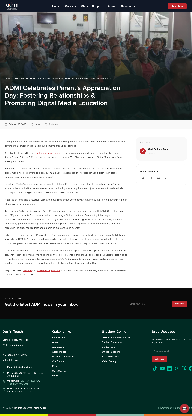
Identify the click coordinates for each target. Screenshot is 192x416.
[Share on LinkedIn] (151, 178)
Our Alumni (58, 361)
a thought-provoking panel (50, 153)
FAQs (55, 375)
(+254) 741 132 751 (29, 380)
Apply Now (177, 6)
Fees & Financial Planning (116, 337)
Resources (128, 6)
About (112, 6)
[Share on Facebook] (143, 178)
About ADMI (58, 347)
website (27, 270)
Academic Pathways (63, 356)
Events (55, 366)
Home (56, 6)
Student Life (108, 347)
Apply (55, 342)
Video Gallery (109, 361)
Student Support (91, 6)
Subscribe (179, 303)
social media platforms (48, 270)
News (7, 78)
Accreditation (59, 351)
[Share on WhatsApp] (159, 178)
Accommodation (110, 356)
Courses (70, 6)
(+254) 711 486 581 (18, 383)
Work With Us (59, 370)
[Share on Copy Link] (166, 178)
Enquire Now (59, 337)
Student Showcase (112, 342)
